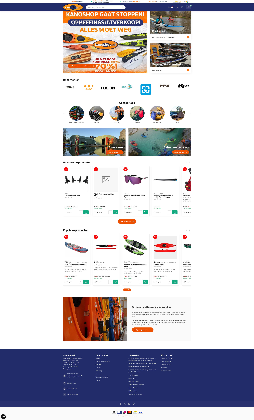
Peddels (98, 364)
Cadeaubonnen (133, 388)
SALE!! (98, 358)
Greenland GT (99, 263)
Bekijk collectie (126, 221)
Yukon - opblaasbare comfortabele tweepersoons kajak (135, 264)
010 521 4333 (71, 383)
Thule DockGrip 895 (72, 195)
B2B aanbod (132, 391)
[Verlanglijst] (182, 7)
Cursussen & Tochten (102, 377)
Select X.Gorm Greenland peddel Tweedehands (163, 196)
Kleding (98, 368)
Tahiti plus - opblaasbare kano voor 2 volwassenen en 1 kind (76, 263)
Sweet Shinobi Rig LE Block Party (134, 196)
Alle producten (166, 371)
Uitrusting (99, 371)
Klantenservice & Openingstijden (138, 367)
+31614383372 (72, 389)
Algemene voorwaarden (136, 385)
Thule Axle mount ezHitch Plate (104, 195)
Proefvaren (131, 378)
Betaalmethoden (133, 381)
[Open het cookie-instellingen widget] (3, 416)
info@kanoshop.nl (73, 394)
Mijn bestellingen (166, 361)
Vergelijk (69, 212)
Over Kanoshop (133, 375)
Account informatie (167, 358)
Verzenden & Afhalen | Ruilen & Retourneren (142, 363)
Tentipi (98, 380)
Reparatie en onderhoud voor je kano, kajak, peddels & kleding (142, 371)
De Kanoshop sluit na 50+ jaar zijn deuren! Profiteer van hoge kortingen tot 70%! (141, 359)
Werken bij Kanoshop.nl (135, 394)
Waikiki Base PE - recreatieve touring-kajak (165, 263)
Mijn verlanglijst (166, 364)
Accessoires (99, 374)
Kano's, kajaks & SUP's (103, 361)
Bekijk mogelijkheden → (143, 330)
